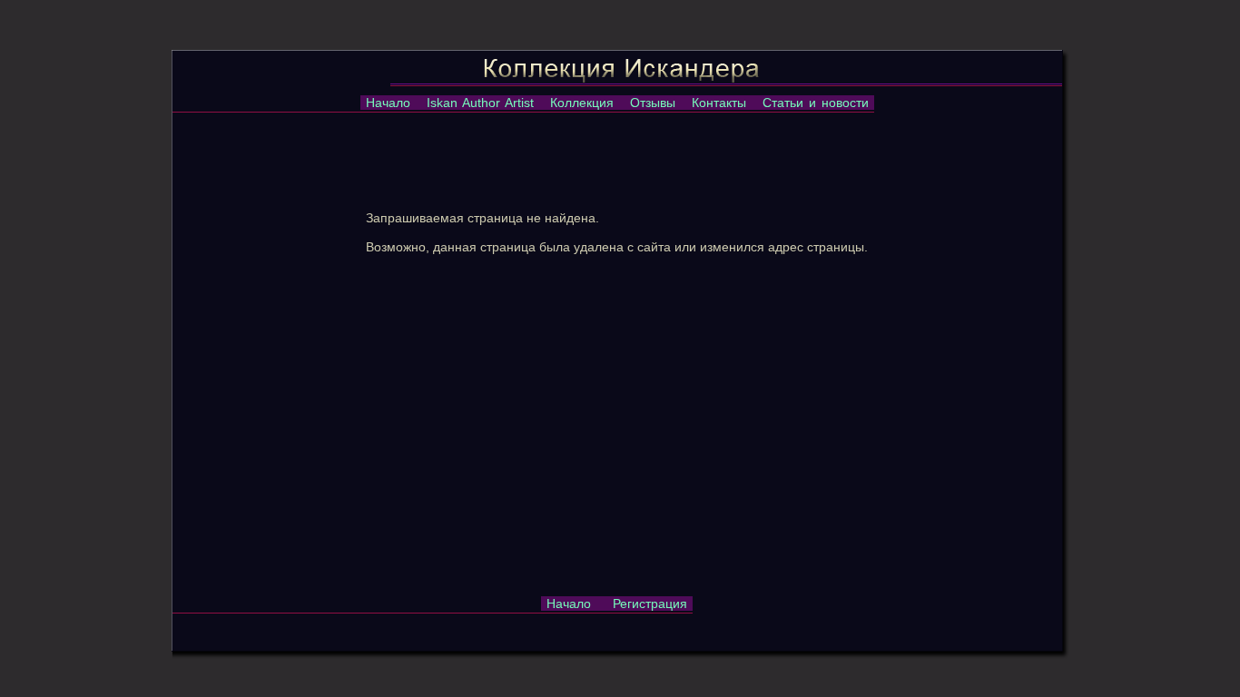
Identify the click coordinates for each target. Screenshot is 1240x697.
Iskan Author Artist (480, 102)
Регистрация (650, 603)
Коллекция (582, 102)
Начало (388, 102)
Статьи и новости (816, 102)
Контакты (719, 102)
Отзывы (652, 102)
